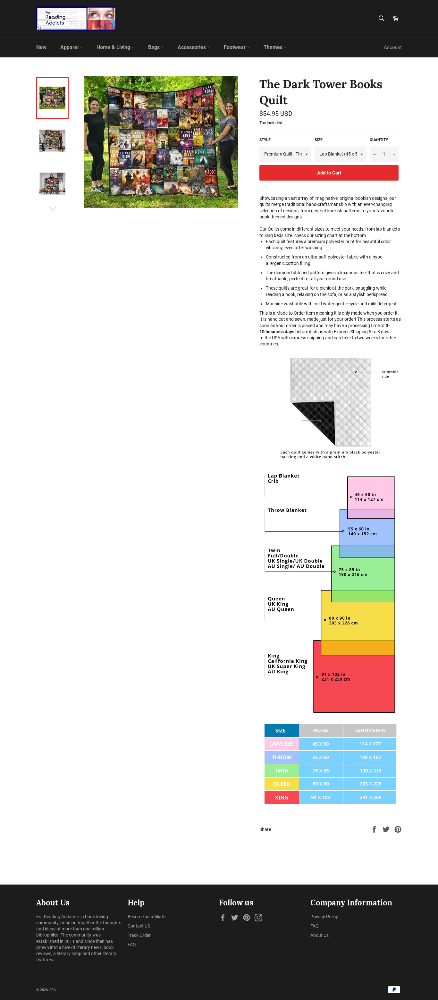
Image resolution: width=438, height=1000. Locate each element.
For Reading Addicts (56, 916)
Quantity (379, 140)
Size (319, 140)
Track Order (139, 935)
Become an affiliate (146, 916)
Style (265, 140)
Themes (274, 47)
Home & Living (114, 47)
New (41, 47)
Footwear (235, 47)
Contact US (139, 925)
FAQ (132, 944)
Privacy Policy (324, 916)
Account (393, 47)
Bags (154, 47)
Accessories (192, 47)
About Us (319, 935)
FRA (52, 990)
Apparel (70, 47)
